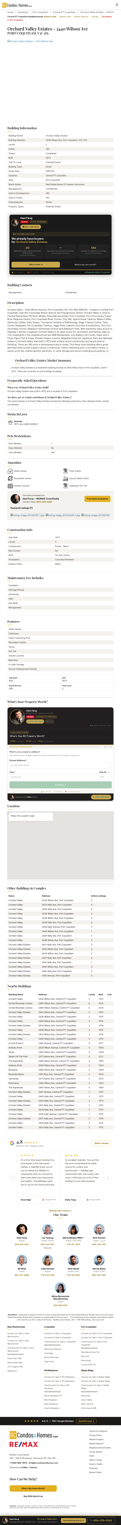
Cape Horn (49, 1361)
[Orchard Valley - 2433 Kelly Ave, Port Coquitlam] (108, 1127)
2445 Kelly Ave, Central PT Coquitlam (57, 1096)
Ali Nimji (22, 1268)
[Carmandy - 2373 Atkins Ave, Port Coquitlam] (108, 1078)
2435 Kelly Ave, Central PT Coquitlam (57, 1123)
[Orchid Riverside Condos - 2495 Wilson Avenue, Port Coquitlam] (108, 1007)
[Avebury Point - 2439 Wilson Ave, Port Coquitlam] (108, 1065)
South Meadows (51, 1408)
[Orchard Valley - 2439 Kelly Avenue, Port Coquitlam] (108, 1114)
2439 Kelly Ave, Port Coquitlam (57, 922)
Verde (11, 1052)
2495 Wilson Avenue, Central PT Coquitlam (59, 1007)
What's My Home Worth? (33, 1488)
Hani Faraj (22, 1238)
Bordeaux (13, 1069)
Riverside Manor (16, 1074)
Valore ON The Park (18, 1056)
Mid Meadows (50, 1400)
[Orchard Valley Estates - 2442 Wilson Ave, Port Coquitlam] (108, 1012)
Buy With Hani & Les (33, 1496)
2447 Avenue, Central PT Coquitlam (56, 1092)
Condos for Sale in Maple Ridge (95, 1381)
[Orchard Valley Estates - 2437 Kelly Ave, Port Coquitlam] (108, 1118)
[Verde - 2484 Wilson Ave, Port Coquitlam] (108, 1052)
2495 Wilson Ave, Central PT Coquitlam (57, 1003)
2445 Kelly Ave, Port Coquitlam (57, 935)
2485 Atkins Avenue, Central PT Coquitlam (59, 1061)
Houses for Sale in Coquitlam (57, 1333)
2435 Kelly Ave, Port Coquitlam (57, 909)
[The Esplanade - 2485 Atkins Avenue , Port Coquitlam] (108, 1061)
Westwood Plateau (52, 1349)
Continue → (60, 785)
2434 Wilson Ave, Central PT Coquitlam (57, 1025)
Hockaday (48, 1353)
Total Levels (66, 686)
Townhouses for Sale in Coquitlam (60, 1341)
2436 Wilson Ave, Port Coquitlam (57, 913)
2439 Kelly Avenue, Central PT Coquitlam (58, 1114)
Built (64, 678)
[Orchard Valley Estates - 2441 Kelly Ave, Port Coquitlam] (108, 1105)
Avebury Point (15, 1047)
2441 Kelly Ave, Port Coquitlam (56, 962)
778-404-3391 (47, 1275)
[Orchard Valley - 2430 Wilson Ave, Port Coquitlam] (108, 1038)
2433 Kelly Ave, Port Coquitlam (57, 904)
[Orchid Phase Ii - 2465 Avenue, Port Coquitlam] (108, 1043)
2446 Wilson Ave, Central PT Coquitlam (57, 1030)
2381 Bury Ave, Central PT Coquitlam (56, 1074)
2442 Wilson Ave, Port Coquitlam (57, 966)
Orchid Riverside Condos (20, 1003)
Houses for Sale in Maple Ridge (95, 1377)
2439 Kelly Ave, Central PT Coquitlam (57, 1109)
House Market (95, 1452)
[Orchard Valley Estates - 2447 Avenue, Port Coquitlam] (108, 1092)
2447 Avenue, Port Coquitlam (56, 975)
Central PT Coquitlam (64, 12)
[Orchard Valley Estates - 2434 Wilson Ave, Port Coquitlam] (108, 1025)
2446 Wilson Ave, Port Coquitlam (57, 940)
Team (91, 1456)
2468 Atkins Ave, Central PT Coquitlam (57, 1069)
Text (51, 721)
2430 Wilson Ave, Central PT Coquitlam (57, 1038)
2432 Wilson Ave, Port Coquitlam (57, 949)
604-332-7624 (99, 1275)
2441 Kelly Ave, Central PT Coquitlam (56, 1105)
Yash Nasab (73, 1268)
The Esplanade (16, 1061)
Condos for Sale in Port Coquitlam (96, 1337)
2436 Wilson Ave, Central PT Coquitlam (57, 1016)
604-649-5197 (60, 1305)
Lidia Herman (47, 1268)
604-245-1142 (99, 1244)
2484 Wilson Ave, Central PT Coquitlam (57, 1052)
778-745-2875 (73, 1275)
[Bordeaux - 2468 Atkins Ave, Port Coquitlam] (108, 1069)
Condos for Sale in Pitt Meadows (59, 1381)
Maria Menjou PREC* (73, 1238)
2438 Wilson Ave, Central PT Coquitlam (57, 999)
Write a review (101, 1143)
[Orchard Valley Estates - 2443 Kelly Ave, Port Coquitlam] (108, 1100)
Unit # (104, 772)
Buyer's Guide (95, 1464)
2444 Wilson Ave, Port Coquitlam (57, 931)
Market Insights (96, 1439)
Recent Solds (95, 1472)
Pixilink (24, 1467)
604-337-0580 (22, 1275)
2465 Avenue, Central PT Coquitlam (56, 1043)
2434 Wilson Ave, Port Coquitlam (57, 953)
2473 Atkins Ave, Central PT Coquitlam (57, 1056)
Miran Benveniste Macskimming (60, 1297)
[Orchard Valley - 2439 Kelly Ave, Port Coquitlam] (108, 1109)
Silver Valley (86, 1400)
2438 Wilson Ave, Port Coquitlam (57, 918)
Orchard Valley (16, 900)
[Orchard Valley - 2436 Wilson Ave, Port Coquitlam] (108, 1016)
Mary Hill (85, 1356)
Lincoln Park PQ (88, 1364)
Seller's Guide (95, 1460)
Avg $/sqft (13, 678)
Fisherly (33, 1467)
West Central (87, 1404)
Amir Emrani (99, 1238)
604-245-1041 (47, 1244)
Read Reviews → (86, 1421)
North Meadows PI (52, 1395)
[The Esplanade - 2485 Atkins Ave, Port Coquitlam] (108, 1087)
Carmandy (14, 1078)
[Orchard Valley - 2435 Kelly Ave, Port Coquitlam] (108, 1123)
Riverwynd (14, 1083)
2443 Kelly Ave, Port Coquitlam (57, 971)
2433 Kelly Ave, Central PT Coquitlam (57, 1127)
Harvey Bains (99, 1268)
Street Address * (18, 760)
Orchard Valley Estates (19, 944)
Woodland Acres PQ (90, 1352)
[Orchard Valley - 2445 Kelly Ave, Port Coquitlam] (108, 1096)
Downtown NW (14, 1358)
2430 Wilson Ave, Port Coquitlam (57, 900)
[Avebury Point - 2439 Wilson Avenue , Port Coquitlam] (108, 1047)
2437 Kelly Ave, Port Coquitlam (57, 958)
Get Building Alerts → (73, 1520)
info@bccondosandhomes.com (43, 1463)
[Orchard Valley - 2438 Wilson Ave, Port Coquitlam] (108, 999)
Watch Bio (47, 1248)
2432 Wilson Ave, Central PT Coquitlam (57, 1034)
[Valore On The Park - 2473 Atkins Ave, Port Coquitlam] (108, 1056)
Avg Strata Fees (15, 686)
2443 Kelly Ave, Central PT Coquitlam (57, 1100)
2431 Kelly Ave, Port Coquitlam (56, 944)
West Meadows (51, 1404)
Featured (93, 1468)
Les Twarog (47, 1238)
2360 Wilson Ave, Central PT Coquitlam (57, 1083)
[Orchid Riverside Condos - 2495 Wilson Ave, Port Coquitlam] (108, 1003)
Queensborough (14, 1362)
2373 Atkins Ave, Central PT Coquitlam (57, 1078)
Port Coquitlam (40, 12)
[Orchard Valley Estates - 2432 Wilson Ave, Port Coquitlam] (108, 1034)
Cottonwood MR (88, 1408)
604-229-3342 (44, 502)
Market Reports (81, 16)
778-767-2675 (73, 1244)
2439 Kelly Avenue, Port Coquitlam (58, 927)
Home (10, 12)
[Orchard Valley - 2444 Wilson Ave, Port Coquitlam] (108, 1021)
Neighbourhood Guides (100, 1447)
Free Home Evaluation (97, 499)
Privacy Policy (95, 1435)
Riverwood (86, 1360)
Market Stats (65, 16)
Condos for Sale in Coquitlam (57, 1337)
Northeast (85, 1395)
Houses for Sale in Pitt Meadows (59, 1377)
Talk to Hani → (36, 264)
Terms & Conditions (98, 1431)
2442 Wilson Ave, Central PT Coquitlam (57, 1012)
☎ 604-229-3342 (30, 227)
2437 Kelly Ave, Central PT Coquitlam (56, 1118)
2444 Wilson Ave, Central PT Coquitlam (57, 1021)
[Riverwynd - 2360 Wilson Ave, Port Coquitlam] (108, 1083)
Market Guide (50, 16)
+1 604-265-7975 (18, 1463)
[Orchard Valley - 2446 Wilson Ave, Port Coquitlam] (108, 1030)
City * (12, 772)
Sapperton (12, 1371)
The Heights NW (15, 1366)
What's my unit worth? (85, 264)
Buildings (23, 12)
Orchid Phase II (16, 1043)
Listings (94, 16)
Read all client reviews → (60, 1210)
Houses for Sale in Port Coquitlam (96, 1333)
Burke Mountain (51, 1357)
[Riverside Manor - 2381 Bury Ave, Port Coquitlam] (108, 1074)
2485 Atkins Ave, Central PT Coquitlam (57, 1087)
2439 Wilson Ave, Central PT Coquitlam (57, 1065)
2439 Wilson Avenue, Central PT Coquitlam (59, 1047)
